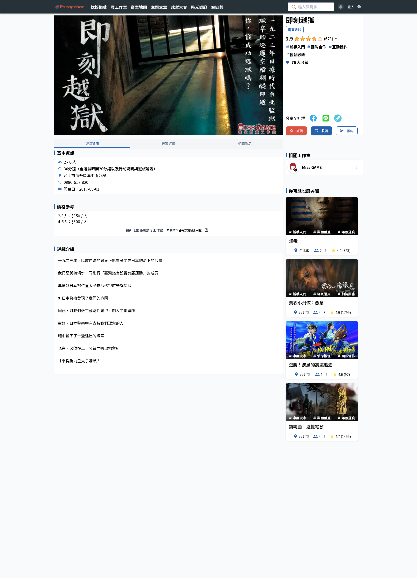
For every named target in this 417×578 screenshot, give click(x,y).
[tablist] (168, 144)
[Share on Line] (325, 118)
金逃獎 (217, 7)
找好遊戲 (99, 7)
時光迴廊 (199, 7)
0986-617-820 (76, 182)
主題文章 (159, 7)
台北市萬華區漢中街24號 (85, 175)
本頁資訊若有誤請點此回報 (184, 230)
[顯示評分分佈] (336, 38)
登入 (351, 6)
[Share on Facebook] (313, 118)
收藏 (324, 130)
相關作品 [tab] (244, 143)
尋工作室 (119, 7)
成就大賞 (179, 7)
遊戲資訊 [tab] (92, 143)
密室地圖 (139, 7)
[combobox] (311, 6)
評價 (299, 130)
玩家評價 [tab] (168, 143)
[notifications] (341, 7)
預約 (350, 130)
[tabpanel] (168, 266)
